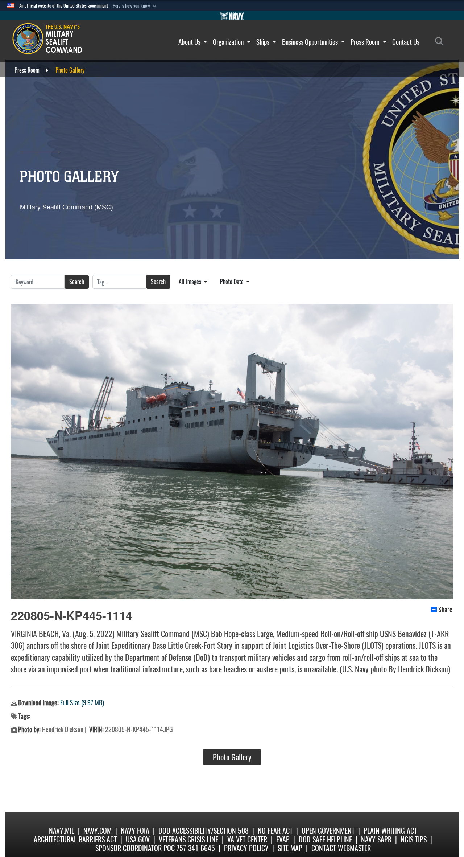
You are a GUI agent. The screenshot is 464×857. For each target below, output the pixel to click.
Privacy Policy (246, 848)
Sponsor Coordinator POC (135, 848)
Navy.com (97, 831)
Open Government (328, 831)
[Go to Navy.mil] (232, 15)
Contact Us (405, 41)
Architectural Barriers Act (75, 839)
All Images (191, 282)
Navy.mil (61, 831)
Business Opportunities (310, 41)
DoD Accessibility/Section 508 (203, 831)
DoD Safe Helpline (325, 839)
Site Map (290, 848)
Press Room (366, 41)
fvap (283, 839)
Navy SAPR (376, 839)
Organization (229, 41)
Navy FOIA (135, 831)
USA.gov (138, 839)
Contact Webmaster (341, 848)
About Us (190, 41)
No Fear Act (275, 831)
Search (76, 282)
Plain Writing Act (390, 831)
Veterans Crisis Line (188, 839)
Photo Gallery (232, 757)
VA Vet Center (247, 839)
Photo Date (232, 282)
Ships (263, 41)
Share (445, 609)
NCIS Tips (414, 839)
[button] (135, 5)
